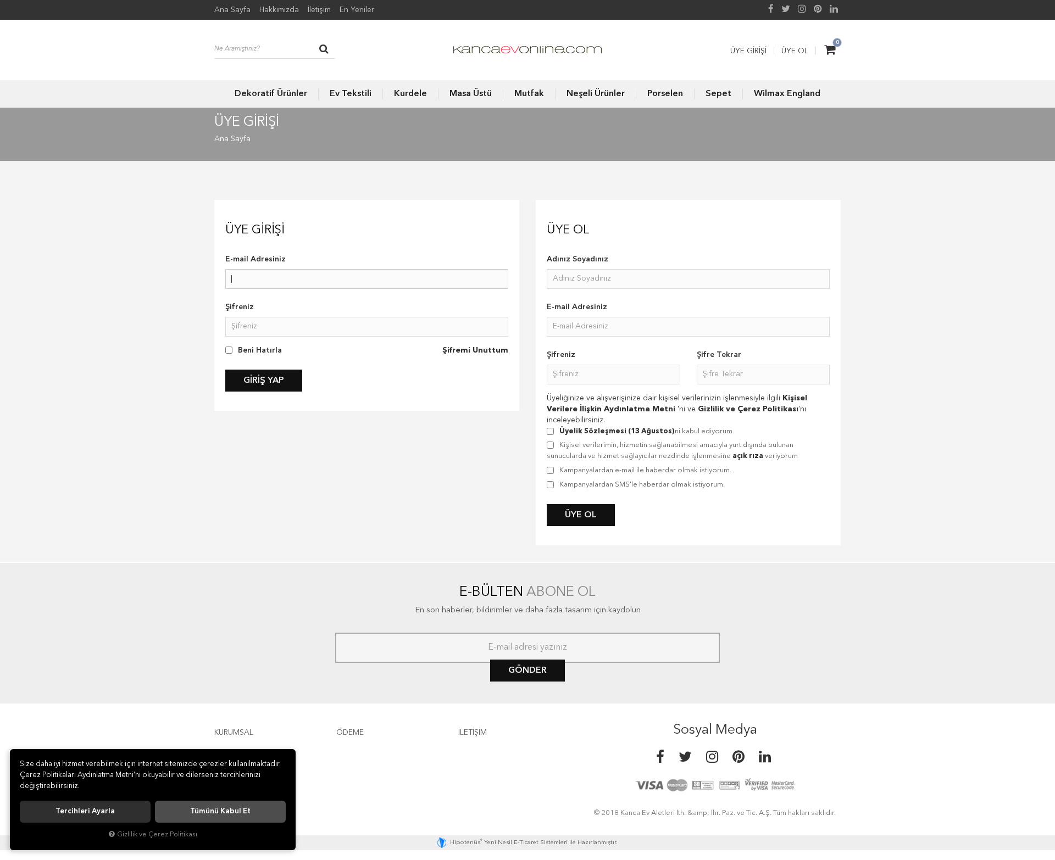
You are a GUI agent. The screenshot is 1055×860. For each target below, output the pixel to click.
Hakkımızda (279, 10)
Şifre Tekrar (719, 355)
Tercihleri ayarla (85, 811)
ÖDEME (350, 732)
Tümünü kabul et (220, 811)
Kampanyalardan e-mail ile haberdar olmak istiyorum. (645, 470)
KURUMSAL (233, 732)
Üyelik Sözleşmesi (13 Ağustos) (617, 431)
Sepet (718, 94)
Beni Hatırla (260, 350)
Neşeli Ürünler (596, 94)
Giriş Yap (263, 380)
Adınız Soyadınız (577, 259)
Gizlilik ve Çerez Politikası (748, 409)
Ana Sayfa (232, 10)
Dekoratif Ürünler (271, 94)
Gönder (527, 670)
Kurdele (410, 94)
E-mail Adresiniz (255, 259)
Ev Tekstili (350, 94)
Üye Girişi (748, 51)
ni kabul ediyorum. (646, 431)
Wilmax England (787, 94)
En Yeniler (357, 10)
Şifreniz (239, 307)
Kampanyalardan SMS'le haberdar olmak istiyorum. (642, 484)
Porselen (665, 94)
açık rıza (747, 456)
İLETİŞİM (472, 732)
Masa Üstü (470, 94)
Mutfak (529, 94)
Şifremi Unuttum (475, 350)
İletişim (319, 10)
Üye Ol (794, 51)
